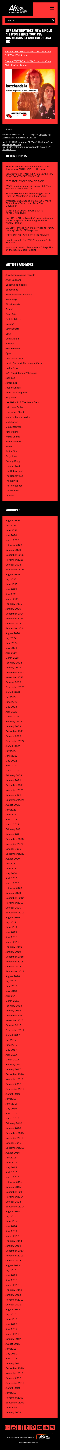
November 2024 (15, 618)
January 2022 (13, 780)
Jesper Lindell (13, 387)
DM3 (8, 333)
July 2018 (11, 981)
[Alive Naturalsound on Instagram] (14, 1427)
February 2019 (14, 946)
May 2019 (11, 932)
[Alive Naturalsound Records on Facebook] (20, 1427)
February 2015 (14, 1182)
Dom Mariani (13, 338)
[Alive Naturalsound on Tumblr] (27, 1427)
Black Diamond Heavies (19, 294)
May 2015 (11, 1167)
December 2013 (15, 1250)
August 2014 (13, 1211)
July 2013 (11, 1270)
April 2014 (11, 1231)
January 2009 (13, 1412)
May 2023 (11, 706)
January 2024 (13, 667)
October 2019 (13, 907)
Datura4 (10, 323)
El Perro (10, 343)
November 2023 (15, 677)
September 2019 (15, 912)
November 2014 (15, 1196)
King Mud (11, 397)
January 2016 (13, 1128)
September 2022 (15, 741)
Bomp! (9, 309)
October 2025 (13, 564)
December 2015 (15, 1133)
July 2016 (11, 1098)
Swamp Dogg (13, 461)
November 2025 (15, 559)
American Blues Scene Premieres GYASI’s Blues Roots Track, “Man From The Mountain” (28, 203)
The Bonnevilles (14, 475)
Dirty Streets (12, 328)
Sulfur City (11, 451)
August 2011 (13, 1343)
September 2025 (15, 569)
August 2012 (13, 1309)
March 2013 (12, 1285)
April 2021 (11, 819)
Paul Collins (12, 431)
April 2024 (11, 652)
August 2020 (13, 858)
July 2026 (11, 525)
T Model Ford (13, 466)
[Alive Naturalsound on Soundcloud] (46, 1427)
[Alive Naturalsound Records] (18, 11)
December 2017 (15, 1015)
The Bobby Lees (14, 471)
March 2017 (12, 1059)
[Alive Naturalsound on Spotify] (52, 1427)
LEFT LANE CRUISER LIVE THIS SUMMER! (28, 235)
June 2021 (12, 814)
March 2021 (12, 824)
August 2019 (13, 917)
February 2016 (14, 1123)
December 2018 (15, 956)
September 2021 (15, 799)
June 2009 (12, 1407)
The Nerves (12, 480)
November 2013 (15, 1255)
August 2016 (13, 1093)
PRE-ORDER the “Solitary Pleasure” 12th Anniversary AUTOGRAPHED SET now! (28, 167)
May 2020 (11, 873)
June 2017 (12, 1044)
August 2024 (13, 633)
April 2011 (11, 1358)
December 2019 (15, 897)
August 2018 (13, 976)
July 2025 (11, 579)
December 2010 (15, 1368)
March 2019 (12, 942)
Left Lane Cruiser (15, 407)
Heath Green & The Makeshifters (24, 363)
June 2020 (12, 868)
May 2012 (11, 1324)
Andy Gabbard (13, 279)
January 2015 (13, 1187)
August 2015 (13, 1152)
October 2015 (13, 1142)
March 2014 (12, 1236)
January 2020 (13, 893)
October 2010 (13, 1378)
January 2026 (13, 550)
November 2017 (15, 1020)
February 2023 (14, 721)
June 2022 (12, 755)
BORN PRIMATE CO (35, 1442)
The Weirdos (12, 490)
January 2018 (13, 1010)
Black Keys (12, 299)
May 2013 (11, 1275)
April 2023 (11, 711)
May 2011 (11, 1353)
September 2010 (15, 1383)
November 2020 (15, 844)
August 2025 (13, 574)
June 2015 (12, 1162)
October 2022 (13, 736)
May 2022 (11, 760)
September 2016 (15, 1089)
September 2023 (15, 687)
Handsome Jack (14, 358)
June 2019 (12, 927)
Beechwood (12, 289)
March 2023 (12, 716)
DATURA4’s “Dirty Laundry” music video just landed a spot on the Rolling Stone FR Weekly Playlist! (30, 220)
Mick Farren (12, 421)
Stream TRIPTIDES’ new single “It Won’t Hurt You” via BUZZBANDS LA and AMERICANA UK (29, 36)
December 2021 (15, 785)
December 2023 (15, 672)
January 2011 (13, 1363)
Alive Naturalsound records (20, 274)
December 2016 (15, 1074)
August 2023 (13, 692)
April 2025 (11, 594)
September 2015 (15, 1147)
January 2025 (13, 608)
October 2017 (13, 1025)
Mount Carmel (13, 426)
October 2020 (13, 848)
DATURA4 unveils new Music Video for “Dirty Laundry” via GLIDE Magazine (30, 229)
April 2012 (11, 1329)
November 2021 (15, 790)
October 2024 (13, 623)
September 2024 (15, 628)
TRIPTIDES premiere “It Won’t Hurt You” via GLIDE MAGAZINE (27, 143)
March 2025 (12, 599)
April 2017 (11, 1054)
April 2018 (11, 995)
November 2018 (15, 961)
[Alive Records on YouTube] (39, 1427)
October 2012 (13, 1304)
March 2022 (12, 770)
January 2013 (13, 1294)
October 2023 (13, 682)
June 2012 (12, 1319)
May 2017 (11, 1049)
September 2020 (15, 853)
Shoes (9, 446)
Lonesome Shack (15, 412)
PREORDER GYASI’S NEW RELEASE (25, 181)
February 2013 (14, 1289)
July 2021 (11, 809)
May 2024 (11, 648)
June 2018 (12, 986)
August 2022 (13, 746)
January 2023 (13, 726)
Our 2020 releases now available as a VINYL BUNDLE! (27, 148)
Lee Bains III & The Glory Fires (22, 402)
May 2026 (11, 535)
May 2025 (11, 589)
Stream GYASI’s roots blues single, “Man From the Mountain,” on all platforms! (28, 194)
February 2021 (14, 829)
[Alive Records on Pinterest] (33, 1427)
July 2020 (11, 863)
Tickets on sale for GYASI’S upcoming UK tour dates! (28, 241)
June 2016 (12, 1103)
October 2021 (13, 795)
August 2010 (13, 1387)
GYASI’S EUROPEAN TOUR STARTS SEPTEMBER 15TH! (24, 212)
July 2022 (11, 750)
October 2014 (13, 1201)
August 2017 (13, 1035)
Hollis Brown (12, 368)
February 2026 (14, 545)
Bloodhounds (13, 304)
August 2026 (13, 520)
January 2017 (13, 1069)
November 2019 (15, 902)
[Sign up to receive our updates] (7, 1427)
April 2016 (11, 1113)
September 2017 (15, 1030)
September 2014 (15, 1206)
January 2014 (13, 1245)
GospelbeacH (13, 348)
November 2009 (15, 1397)
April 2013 (11, 1280)
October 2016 (13, 1084)
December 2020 (15, 839)
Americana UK (8, 137)
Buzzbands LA (22, 137)
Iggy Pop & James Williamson (21, 372)
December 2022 (15, 731)
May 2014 (11, 1226)
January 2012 (13, 1338)
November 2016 (15, 1079)
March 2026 (12, 540)
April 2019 (11, 937)
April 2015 (11, 1172)
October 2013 (13, 1260)
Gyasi (9, 353)
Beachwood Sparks (16, 284)
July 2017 (11, 1040)
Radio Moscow (14, 441)
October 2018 (13, 966)
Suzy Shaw (11, 456)
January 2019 (13, 951)
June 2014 (12, 1221)
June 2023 (12, 701)
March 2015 (12, 1177)
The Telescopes (14, 485)
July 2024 (11, 638)
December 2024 (15, 613)
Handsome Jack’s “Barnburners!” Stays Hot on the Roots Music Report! (29, 248)
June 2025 (12, 584)
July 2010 (11, 1392)
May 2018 (11, 991)
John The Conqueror (17, 392)
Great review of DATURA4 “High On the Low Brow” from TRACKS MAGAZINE (29, 175)
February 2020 (14, 888)
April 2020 (11, 878)
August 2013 (13, 1265)
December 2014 (15, 1191)
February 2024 (14, 662)
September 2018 (15, 971)
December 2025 (15, 554)
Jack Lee (10, 377)
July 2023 (11, 697)
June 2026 (12, 530)
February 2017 (14, 1064)
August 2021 (13, 804)
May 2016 (11, 1108)
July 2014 (11, 1216)
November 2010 (15, 1373)
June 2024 (12, 643)
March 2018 (12, 1000)
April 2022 (11, 765)
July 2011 (11, 1348)
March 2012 (12, 1334)
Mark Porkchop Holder (18, 417)
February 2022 (14, 775)
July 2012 (11, 1314)
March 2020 (12, 883)
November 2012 (15, 1299)
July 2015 (11, 1157)
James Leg (11, 382)
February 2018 (14, 1005)
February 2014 (14, 1240)
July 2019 (11, 922)
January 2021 (13, 834)
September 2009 (15, 1402)
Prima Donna (13, 436)
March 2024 (12, 657)
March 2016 (12, 1118)
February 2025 (14, 603)
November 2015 (15, 1138)
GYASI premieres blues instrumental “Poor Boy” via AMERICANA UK (29, 187)
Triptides (43, 134)
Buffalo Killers (13, 319)
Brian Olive (11, 314)
